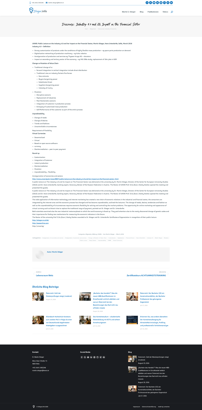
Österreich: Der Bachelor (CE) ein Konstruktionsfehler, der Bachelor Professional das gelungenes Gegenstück (152, 297)
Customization (112, 237)
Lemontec (167, 407)
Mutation (166, 237)
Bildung (94, 234)
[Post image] (38, 296)
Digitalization (121, 237)
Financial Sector (130, 237)
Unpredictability (102, 240)
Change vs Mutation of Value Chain (97, 237)
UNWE (109, 240)
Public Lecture (83, 240)
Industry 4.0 (150, 237)
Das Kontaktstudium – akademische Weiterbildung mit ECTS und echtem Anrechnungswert (106, 320)
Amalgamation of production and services (75, 237)
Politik (100, 234)
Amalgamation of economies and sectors (52, 237)
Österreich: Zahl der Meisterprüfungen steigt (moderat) (59, 294)
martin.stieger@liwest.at (56, 2)
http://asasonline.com (40, 223)
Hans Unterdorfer (140, 237)
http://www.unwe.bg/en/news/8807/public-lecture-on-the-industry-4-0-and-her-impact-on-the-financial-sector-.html (75, 179)
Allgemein (88, 234)
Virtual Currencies (117, 240)
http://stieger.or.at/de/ (40, 220)
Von (109, 234)
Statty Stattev (92, 240)
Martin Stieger (158, 237)
